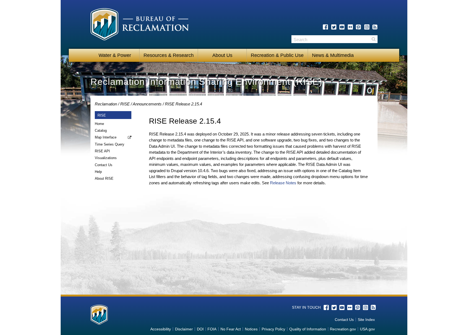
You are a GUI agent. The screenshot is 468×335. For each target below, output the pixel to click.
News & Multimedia (333, 55)
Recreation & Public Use (277, 55)
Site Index (366, 319)
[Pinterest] (358, 27)
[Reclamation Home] (139, 25)
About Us (222, 55)
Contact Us (103, 165)
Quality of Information (307, 329)
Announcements (147, 104)
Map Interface (105, 137)
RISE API (102, 151)
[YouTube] (341, 27)
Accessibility (160, 329)
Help (98, 172)
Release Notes (283, 183)
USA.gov (367, 329)
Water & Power (115, 55)
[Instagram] (366, 27)
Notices (251, 329)
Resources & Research (169, 55)
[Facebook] (325, 27)
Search (373, 39)
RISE (125, 104)
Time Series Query (109, 144)
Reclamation (106, 104)
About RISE (104, 178)
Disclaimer (184, 329)
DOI (200, 329)
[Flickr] (350, 27)
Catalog (101, 130)
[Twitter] (333, 27)
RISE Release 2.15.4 (183, 104)
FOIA (211, 329)
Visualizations (106, 158)
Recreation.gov (343, 329)
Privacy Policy (273, 329)
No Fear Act (230, 329)
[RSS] (375, 27)
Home (99, 124)
